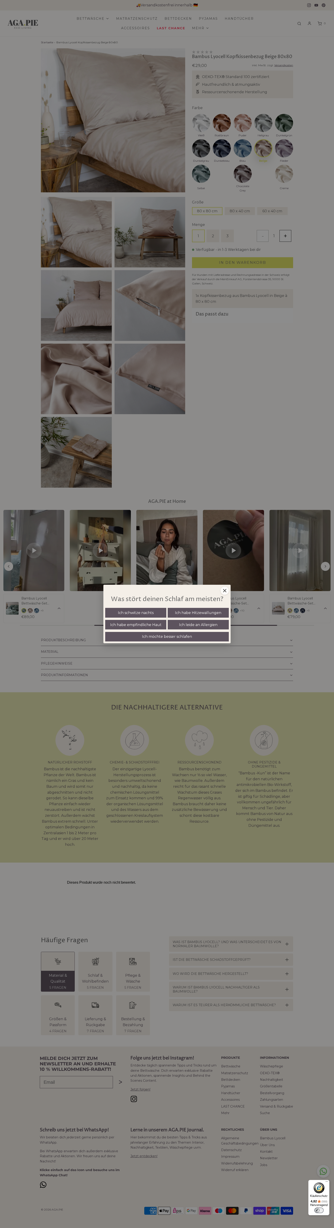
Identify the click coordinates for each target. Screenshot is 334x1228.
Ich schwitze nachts (136, 613)
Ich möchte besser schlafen (167, 636)
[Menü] (326, 1182)
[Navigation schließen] (225, 591)
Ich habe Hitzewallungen (198, 613)
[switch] (319, 1210)
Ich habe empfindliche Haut (136, 625)
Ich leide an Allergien (198, 625)
